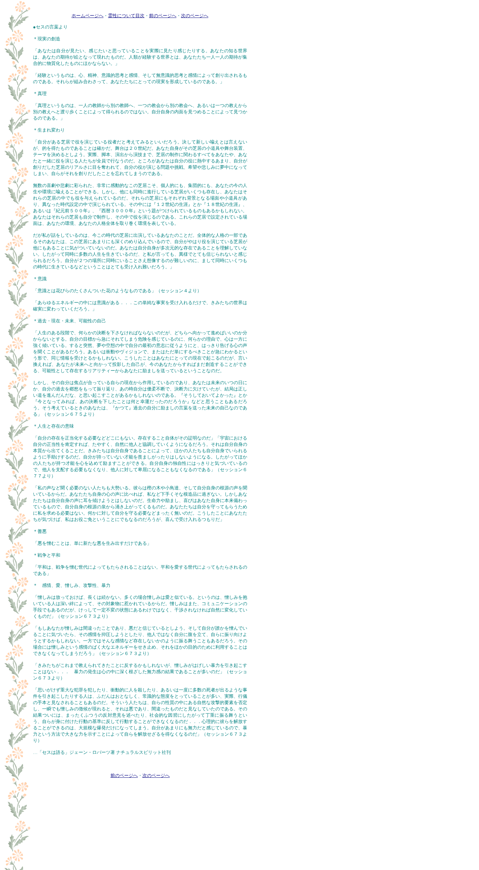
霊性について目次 (126, 15)
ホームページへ (87, 15)
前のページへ (162, 15)
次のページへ (194, 15)
